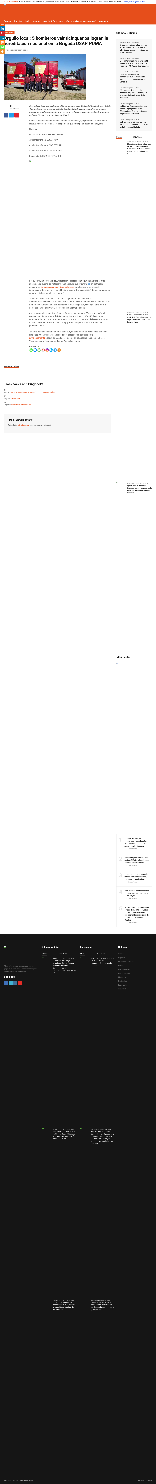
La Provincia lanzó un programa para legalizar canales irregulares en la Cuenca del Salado (134, 124)
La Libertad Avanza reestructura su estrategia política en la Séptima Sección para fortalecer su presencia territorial (133, 110)
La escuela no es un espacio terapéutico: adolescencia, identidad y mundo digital (136, 877)
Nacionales (122, 981)
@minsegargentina (49, 287)
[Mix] (2, 42)
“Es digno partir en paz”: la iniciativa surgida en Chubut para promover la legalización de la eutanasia (133, 94)
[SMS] (39, 350)
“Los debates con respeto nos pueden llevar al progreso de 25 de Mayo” (136, 893)
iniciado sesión (23, 425)
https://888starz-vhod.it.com (21, 405)
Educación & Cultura (126, 961)
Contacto (149, 1480)
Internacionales (124, 969)
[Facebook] (6, 115)
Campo (121, 954)
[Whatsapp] (31, 350)
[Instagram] (47, 350)
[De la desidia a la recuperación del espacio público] (84, 1041)
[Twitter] (11, 115)
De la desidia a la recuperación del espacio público (101, 963)
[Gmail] (43, 350)
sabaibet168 (15, 398)
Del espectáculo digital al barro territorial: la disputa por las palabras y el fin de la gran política (102, 1306)
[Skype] (51, 350)
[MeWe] (2, 38)
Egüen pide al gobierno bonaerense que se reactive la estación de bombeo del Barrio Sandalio (132, 78)
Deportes (121, 958)
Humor (120, 965)
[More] (59, 350)
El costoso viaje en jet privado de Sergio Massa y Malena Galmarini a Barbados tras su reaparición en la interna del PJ (134, 49)
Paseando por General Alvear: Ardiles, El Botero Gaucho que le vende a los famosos (136, 860)
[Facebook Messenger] (35, 350)
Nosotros (141, 1480)
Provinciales (122, 985)
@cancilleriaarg (67, 287)
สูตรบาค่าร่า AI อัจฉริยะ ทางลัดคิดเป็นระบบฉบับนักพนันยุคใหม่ (33, 392)
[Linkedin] (2, 28)
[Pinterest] (16, 115)
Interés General (124, 973)
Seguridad (9, 33)
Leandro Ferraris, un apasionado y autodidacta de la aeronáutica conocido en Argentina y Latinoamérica (136, 842)
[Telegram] (55, 350)
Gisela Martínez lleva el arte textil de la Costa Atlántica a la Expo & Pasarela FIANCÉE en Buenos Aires (73, 2)
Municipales (122, 977)
